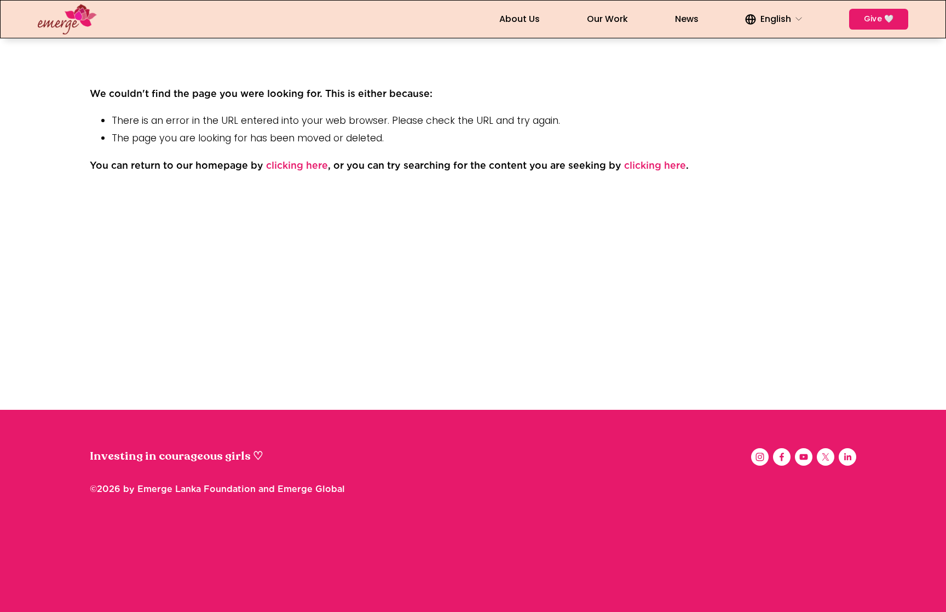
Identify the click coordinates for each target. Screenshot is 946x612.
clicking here (297, 165)
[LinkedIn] (847, 457)
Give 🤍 (879, 18)
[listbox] (774, 19)
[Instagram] (760, 457)
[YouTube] (803, 457)
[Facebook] (782, 457)
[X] (825, 457)
